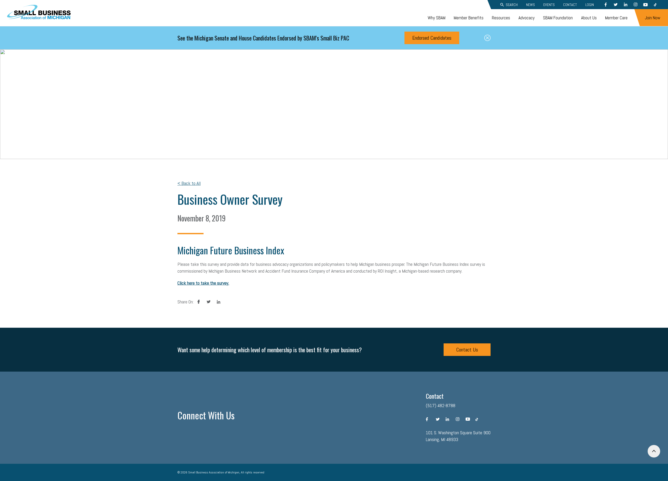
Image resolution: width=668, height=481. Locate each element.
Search (512, 4)
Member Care (616, 18)
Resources (501, 18)
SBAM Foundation (558, 18)
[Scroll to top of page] (654, 451)
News (530, 4)
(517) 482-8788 (440, 405)
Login (589, 4)
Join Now (652, 18)
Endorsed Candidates (431, 37)
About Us (589, 18)
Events (549, 4)
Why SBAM (436, 18)
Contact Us (467, 349)
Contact (570, 4)
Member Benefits (469, 18)
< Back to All (189, 183)
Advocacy (526, 18)
